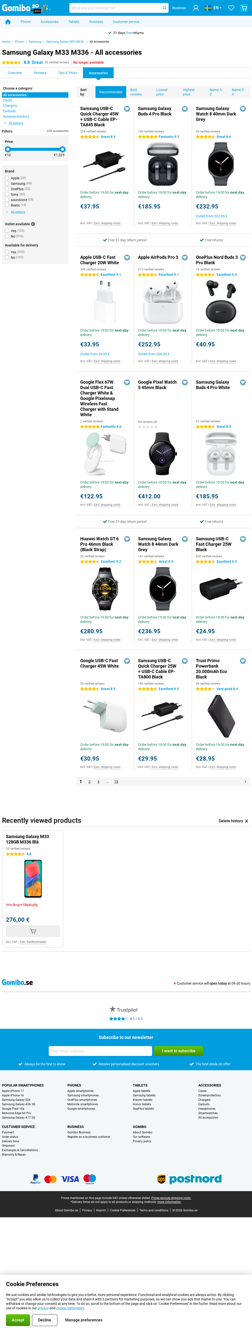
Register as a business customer (88, 1137)
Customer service (126, 22)
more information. (170, 1202)
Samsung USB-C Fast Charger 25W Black (214, 544)
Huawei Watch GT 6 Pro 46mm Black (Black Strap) (99, 544)
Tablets (73, 22)
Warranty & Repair (14, 1154)
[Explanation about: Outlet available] (33, 224)
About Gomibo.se (66, 1210)
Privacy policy (142, 1141)
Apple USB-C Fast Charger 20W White (99, 260)
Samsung (35, 41)
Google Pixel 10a (13, 1108)
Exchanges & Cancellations (20, 1150)
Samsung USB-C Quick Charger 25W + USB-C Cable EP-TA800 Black (157, 668)
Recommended (110, 92)
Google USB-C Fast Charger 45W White (99, 663)
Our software (141, 1137)
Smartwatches (208, 1113)
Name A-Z (216, 92)
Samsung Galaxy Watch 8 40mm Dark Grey (216, 114)
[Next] (245, 781)
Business (96, 22)
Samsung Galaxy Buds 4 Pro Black (155, 111)
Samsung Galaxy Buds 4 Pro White (213, 384)
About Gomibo (142, 1132)
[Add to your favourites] (127, 109)
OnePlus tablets (143, 1108)
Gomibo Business (79, 1132)
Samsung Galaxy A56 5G (18, 1104)
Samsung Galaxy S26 (16, 1100)
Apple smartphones (80, 1091)
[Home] (8, 22)
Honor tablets (142, 1104)
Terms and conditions (154, 1210)
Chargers (204, 1100)
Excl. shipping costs (107, 223)
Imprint (101, 1210)
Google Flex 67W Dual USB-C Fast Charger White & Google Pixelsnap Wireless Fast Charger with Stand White (99, 398)
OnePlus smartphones (82, 1100)
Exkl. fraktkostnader (33, 942)
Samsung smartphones (83, 1095)
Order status (10, 1137)
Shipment (8, 1145)
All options (16, 123)
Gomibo (139, 1127)
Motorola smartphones (82, 1104)
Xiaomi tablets (142, 1100)
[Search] (165, 8)
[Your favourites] (231, 8)
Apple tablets (141, 1091)
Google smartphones (81, 1108)
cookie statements (70, 1308)
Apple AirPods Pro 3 (158, 257)
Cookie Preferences (122, 1210)
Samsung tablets (144, 1095)
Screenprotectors (209, 1095)
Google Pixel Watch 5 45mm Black (157, 384)
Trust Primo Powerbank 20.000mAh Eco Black (211, 668)
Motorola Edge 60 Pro (16, 1113)
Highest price (189, 92)
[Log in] (196, 8)
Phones (74, 1085)
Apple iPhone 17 (13, 1091)
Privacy (87, 1210)
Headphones (206, 1108)
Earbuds (203, 1104)
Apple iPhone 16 (13, 1095)
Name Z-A (238, 92)
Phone (26, 22)
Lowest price (162, 92)
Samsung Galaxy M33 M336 (65, 41)
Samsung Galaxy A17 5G (18, 1117)
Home (6, 41)
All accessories (99, 41)
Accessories (49, 22)
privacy (43, 1308)
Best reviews (136, 92)
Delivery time (10, 1141)
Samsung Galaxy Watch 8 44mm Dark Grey (158, 544)
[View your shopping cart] (244, 8)
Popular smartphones (23, 1085)
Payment (8, 1132)
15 (116, 782)
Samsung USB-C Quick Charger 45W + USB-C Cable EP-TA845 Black (99, 116)
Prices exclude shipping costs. (171, 1198)
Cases (202, 1091)
